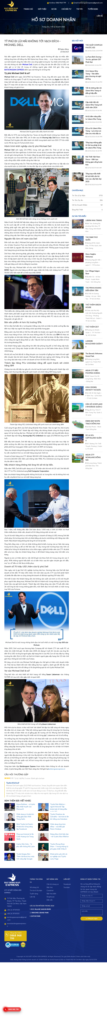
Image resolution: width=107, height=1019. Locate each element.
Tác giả (63, 956)
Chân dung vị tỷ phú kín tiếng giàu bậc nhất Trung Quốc (25, 816)
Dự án (53, 9)
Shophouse (50, 897)
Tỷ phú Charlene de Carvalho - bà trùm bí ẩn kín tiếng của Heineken (59, 816)
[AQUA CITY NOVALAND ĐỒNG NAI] (78, 458)
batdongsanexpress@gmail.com (90, 3)
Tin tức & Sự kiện (87, 195)
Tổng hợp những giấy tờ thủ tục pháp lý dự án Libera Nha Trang (93, 145)
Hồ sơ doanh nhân (58, 27)
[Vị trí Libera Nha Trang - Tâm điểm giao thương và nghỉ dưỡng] (78, 74)
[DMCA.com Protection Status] (23, 945)
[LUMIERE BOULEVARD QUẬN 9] (78, 344)
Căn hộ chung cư (53, 884)
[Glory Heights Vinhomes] (78, 257)
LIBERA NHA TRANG (93, 220)
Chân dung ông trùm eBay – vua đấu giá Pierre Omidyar (58, 826)
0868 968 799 (61, 3)
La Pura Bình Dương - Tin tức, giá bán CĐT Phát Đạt (93, 59)
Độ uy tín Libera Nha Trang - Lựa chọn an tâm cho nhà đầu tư (93, 131)
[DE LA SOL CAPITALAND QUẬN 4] (78, 438)
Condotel (50, 890)
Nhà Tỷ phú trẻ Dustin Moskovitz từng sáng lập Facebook (24, 826)
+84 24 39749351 (13, 913)
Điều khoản (71, 956)
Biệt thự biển (51, 894)
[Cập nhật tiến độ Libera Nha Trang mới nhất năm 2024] (78, 105)
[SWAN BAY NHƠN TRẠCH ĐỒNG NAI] (78, 424)
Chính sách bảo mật (83, 956)
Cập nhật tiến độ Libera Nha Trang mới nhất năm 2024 (93, 104)
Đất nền (50, 900)
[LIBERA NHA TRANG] (78, 223)
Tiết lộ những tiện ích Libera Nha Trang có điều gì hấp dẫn (93, 90)
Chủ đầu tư (66, 9)
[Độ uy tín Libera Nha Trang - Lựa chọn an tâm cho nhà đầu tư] (78, 131)
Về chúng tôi (34, 887)
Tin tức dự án (87, 200)
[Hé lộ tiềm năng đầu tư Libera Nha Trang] (78, 119)
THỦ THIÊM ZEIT (92, 327)
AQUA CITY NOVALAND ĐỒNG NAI (93, 457)
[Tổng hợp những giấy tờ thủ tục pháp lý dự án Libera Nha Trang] (78, 145)
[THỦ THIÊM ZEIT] (78, 330)
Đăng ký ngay (92, 918)
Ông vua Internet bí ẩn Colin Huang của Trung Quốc (25, 836)
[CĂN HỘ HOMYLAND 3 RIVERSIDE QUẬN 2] (78, 407)
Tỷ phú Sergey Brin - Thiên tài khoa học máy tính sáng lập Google (25, 856)
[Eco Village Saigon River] (78, 274)
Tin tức (79, 9)
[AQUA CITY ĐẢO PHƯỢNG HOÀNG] (78, 373)
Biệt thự (50, 887)
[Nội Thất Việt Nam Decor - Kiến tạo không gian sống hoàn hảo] (78, 160)
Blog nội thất (87, 210)
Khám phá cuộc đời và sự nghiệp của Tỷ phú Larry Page (58, 856)
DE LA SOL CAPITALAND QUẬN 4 (93, 437)
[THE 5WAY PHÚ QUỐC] (78, 240)
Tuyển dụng (93, 9)
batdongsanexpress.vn (56, 769)
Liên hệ (100, 16)
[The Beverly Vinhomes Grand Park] (78, 356)
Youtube (67, 887)
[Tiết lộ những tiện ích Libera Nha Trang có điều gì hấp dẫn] (78, 91)
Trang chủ (28, 9)
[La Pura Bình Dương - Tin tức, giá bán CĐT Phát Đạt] (78, 60)
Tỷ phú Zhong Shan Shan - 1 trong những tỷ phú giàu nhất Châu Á (59, 846)
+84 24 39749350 (13, 910)
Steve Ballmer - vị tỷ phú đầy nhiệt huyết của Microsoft (25, 806)
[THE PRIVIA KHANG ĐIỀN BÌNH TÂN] (78, 291)
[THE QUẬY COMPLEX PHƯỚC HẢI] (78, 48)
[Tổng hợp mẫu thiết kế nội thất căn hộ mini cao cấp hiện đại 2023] (78, 176)
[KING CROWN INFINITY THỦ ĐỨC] (78, 390)
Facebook (67, 884)
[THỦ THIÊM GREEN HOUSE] (78, 308)
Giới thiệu (42, 9)
